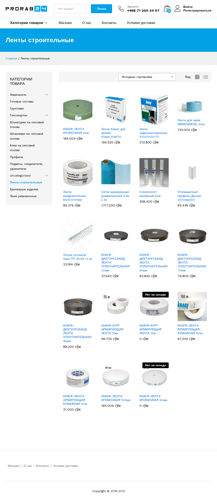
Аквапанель (18, 94)
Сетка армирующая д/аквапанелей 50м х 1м (115, 195)
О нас (86, 23)
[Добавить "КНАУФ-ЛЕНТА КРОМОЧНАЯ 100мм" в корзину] (115, 389)
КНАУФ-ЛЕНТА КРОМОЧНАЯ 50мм (153, 398)
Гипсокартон (18, 115)
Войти (188, 6)
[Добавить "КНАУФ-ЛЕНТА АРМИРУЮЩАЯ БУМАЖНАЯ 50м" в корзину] (77, 389)
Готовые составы (22, 101)
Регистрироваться (197, 10)
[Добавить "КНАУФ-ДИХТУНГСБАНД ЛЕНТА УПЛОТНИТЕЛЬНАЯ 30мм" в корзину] (115, 247)
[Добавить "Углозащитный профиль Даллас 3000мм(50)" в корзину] (191, 184)
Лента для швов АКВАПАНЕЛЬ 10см (191, 122)
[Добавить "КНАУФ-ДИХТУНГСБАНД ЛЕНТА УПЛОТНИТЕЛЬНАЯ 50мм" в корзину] (153, 247)
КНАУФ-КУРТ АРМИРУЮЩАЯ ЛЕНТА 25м (112, 329)
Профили (16, 157)
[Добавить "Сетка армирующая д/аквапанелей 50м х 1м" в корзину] (115, 184)
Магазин (65, 23)
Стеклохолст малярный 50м (150, 193)
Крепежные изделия (24, 189)
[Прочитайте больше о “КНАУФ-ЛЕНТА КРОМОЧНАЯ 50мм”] (153, 389)
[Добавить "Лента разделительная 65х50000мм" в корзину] (77, 184)
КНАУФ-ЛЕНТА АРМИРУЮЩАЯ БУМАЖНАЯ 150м (190, 329)
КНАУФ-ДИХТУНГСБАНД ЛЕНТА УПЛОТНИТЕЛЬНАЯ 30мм (115, 262)
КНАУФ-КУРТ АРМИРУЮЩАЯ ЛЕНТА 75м (150, 329)
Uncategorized (20, 175)
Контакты (109, 23)
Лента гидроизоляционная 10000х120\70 (153, 132)
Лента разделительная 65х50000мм (74, 195)
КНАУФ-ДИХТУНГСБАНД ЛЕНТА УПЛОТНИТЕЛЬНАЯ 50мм (153, 262)
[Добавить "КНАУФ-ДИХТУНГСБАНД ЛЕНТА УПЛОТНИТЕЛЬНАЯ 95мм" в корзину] (77, 318)
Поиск (101, 8)
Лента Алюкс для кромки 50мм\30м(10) (113, 132)
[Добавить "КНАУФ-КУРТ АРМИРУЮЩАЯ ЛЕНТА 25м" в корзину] (115, 318)
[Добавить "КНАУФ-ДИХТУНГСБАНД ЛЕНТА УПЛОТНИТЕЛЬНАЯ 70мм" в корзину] (191, 247)
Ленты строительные (26, 182)
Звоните (132, 6)
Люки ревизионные (23, 196)
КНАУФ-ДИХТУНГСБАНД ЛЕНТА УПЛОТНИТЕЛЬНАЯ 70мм (192, 262)
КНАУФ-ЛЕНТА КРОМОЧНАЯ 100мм (115, 398)
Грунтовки (17, 108)
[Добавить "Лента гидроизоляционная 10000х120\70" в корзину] (153, 122)
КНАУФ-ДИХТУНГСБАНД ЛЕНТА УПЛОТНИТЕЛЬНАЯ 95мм (77, 333)
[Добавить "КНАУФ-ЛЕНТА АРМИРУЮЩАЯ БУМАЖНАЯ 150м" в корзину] (191, 318)
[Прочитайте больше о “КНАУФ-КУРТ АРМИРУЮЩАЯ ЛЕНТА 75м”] (153, 318)
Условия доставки (141, 23)
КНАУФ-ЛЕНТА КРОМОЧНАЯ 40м (76, 131)
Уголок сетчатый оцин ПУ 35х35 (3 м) (77, 256)
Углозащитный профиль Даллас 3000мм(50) (189, 195)
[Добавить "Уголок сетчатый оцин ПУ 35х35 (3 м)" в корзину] (77, 247)
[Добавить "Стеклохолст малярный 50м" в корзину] (153, 184)
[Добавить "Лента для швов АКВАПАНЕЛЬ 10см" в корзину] (191, 113)
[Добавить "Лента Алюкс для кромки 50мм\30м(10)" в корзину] (115, 122)
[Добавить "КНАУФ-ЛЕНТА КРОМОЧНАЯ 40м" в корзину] (77, 122)
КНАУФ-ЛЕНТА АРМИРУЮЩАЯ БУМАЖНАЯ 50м (75, 400)
